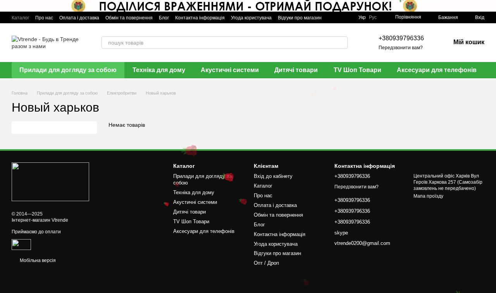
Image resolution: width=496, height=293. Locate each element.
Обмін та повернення (129, 18)
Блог (164, 18)
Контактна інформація (200, 18)
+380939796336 (401, 38)
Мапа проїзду (428, 196)
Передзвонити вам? (401, 47)
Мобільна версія (37, 260)
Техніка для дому (159, 70)
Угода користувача (251, 18)
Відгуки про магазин (300, 18)
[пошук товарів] (341, 42)
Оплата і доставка (79, 18)
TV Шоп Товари (357, 70)
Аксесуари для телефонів (437, 70)
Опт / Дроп (266, 263)
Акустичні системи (230, 70)
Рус (373, 17)
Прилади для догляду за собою (68, 70)
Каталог (20, 18)
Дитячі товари (296, 70)
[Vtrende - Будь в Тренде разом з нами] (50, 181)
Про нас (44, 18)
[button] (489, 5)
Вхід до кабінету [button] (273, 176)
